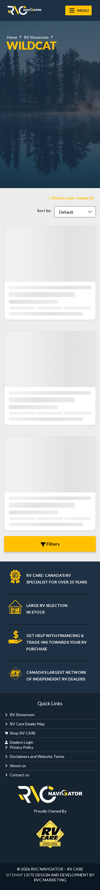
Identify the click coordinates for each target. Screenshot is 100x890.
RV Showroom (36, 37)
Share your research (72, 197)
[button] (78, 10)
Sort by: (44, 211)
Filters (53, 543)
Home (12, 37)
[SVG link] (24, 10)
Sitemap (14, 874)
